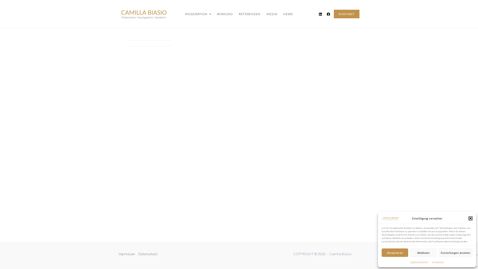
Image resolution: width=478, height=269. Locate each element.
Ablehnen (423, 252)
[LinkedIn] (320, 14)
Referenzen (249, 14)
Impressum (438, 261)
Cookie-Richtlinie (419, 261)
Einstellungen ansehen (456, 252)
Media (271, 14)
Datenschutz (148, 254)
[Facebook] (328, 14)
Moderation (196, 14)
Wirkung (225, 14)
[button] (470, 218)
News (288, 14)
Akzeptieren (395, 252)
